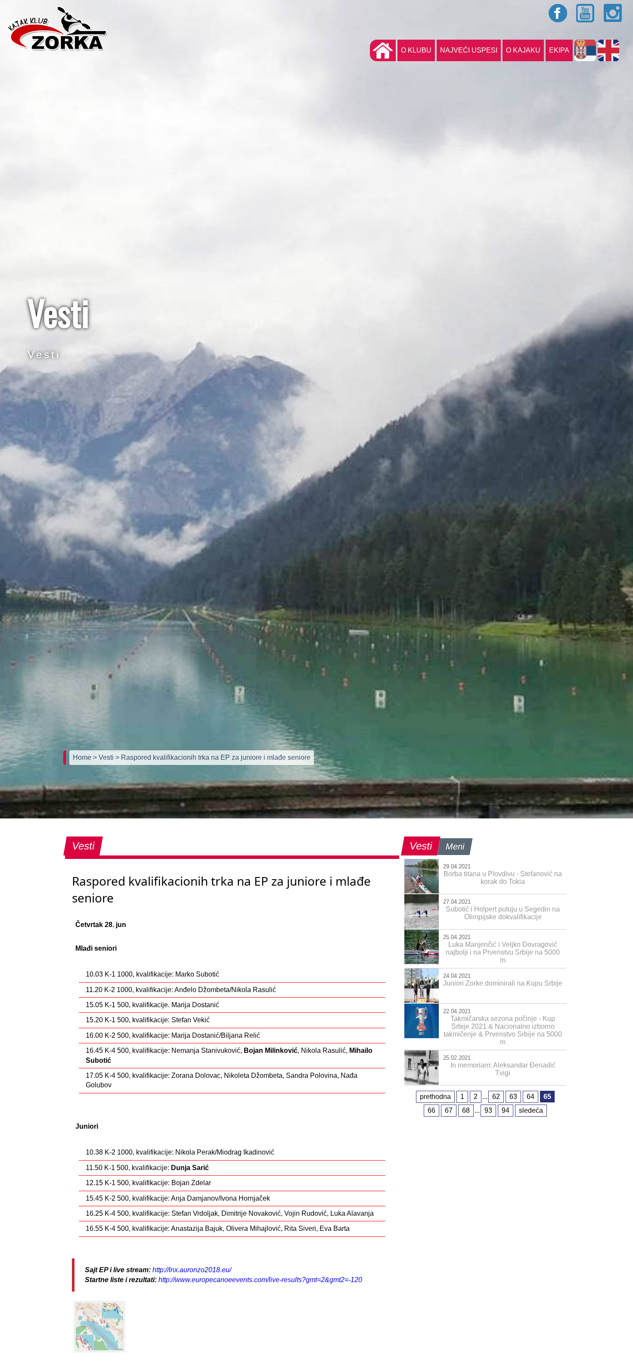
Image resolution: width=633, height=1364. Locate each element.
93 (488, 1110)
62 (496, 1096)
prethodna (435, 1096)
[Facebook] (558, 12)
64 (530, 1096)
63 (513, 1096)
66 (431, 1110)
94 (505, 1110)
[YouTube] (585, 12)
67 (449, 1110)
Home (83, 757)
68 (466, 1110)
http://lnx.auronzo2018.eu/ (191, 1269)
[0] (99, 1326)
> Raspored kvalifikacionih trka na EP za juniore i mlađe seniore (212, 757)
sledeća (531, 1110)
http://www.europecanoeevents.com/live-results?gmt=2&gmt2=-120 (260, 1279)
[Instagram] (613, 12)
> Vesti (104, 757)
